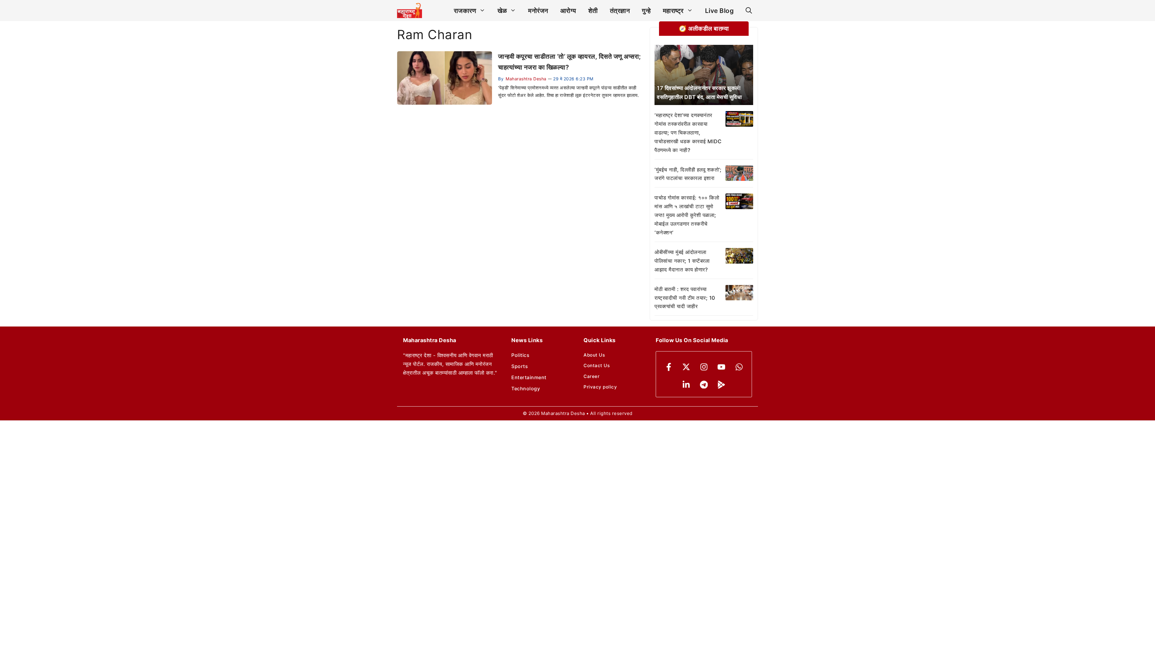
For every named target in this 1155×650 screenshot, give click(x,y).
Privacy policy (600, 387)
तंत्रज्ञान (620, 10)
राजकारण (465, 10)
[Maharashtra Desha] (409, 10)
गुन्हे (646, 10)
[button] (749, 10)
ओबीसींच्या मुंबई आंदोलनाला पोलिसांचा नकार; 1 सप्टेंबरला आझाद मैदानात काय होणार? (682, 261)
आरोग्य (568, 10)
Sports (519, 366)
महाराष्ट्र (673, 10)
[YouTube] (721, 367)
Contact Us (597, 365)
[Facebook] (669, 367)
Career (591, 376)
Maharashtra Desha (526, 78)
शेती (593, 10)
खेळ (502, 10)
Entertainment (529, 377)
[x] (686, 367)
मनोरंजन (538, 10)
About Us (594, 355)
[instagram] (704, 367)
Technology (525, 388)
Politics (520, 355)
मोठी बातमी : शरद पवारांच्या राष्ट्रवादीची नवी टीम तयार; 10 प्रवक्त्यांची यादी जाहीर (684, 298)
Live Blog (719, 10)
